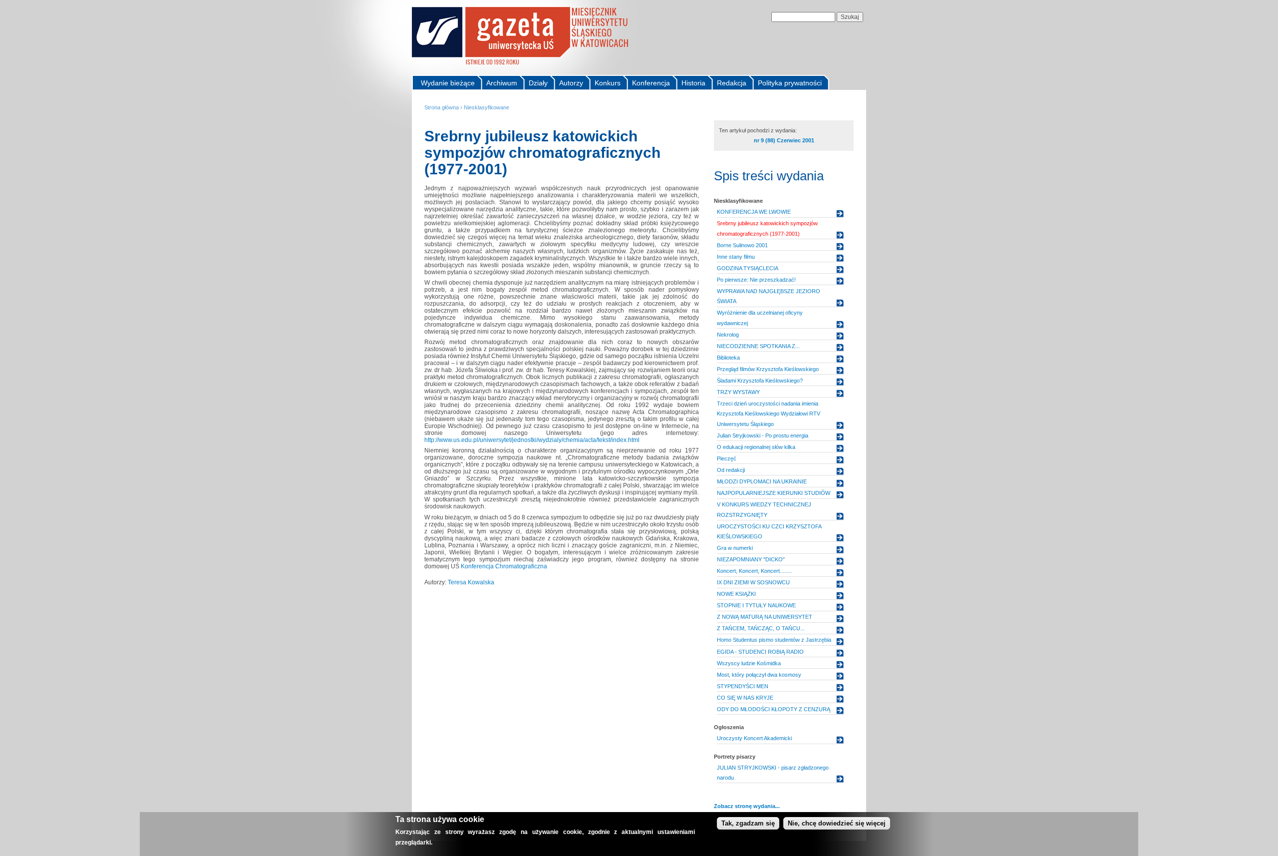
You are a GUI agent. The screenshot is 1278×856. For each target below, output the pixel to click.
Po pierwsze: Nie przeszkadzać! (756, 280)
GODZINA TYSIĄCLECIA (747, 268)
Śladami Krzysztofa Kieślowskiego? (760, 381)
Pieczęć (726, 458)
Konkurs (608, 83)
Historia (693, 83)
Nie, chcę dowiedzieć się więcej (837, 823)
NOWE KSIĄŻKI (736, 594)
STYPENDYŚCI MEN (742, 686)
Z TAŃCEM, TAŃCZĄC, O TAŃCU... (761, 628)
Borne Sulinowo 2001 (742, 245)
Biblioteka (728, 358)
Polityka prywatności (790, 83)
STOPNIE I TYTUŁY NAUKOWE (756, 605)
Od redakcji (731, 470)
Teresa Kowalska (471, 582)
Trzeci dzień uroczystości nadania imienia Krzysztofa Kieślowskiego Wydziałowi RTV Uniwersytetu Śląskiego (768, 414)
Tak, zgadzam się (748, 823)
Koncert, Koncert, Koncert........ (754, 571)
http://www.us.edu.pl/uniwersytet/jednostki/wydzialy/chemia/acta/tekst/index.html (531, 439)
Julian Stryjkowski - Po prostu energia (762, 435)
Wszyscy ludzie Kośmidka (749, 663)
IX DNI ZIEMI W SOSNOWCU (753, 582)
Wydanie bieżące (448, 83)
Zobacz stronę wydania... (747, 806)
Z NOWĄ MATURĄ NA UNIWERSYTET (764, 617)
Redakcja (731, 83)
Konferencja (651, 83)
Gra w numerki (735, 548)
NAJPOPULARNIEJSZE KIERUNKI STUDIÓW (773, 493)
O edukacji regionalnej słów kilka (756, 447)
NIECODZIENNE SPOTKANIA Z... (758, 346)
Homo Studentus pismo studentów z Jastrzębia (774, 640)
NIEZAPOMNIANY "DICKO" (751, 559)
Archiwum (501, 83)
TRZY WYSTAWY (738, 392)
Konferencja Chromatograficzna (504, 566)
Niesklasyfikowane (486, 107)
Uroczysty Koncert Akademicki (754, 738)
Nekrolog (728, 335)
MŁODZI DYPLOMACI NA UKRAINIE (762, 481)
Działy (538, 83)
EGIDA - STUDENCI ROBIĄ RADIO (760, 652)
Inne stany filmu (736, 257)
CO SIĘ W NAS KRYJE (745, 698)
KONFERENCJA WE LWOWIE (754, 212)
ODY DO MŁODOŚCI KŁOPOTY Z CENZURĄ (773, 709)
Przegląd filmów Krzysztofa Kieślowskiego (768, 369)
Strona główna (441, 107)
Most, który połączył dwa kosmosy (759, 675)
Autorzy (571, 83)
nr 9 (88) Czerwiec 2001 (784, 140)
